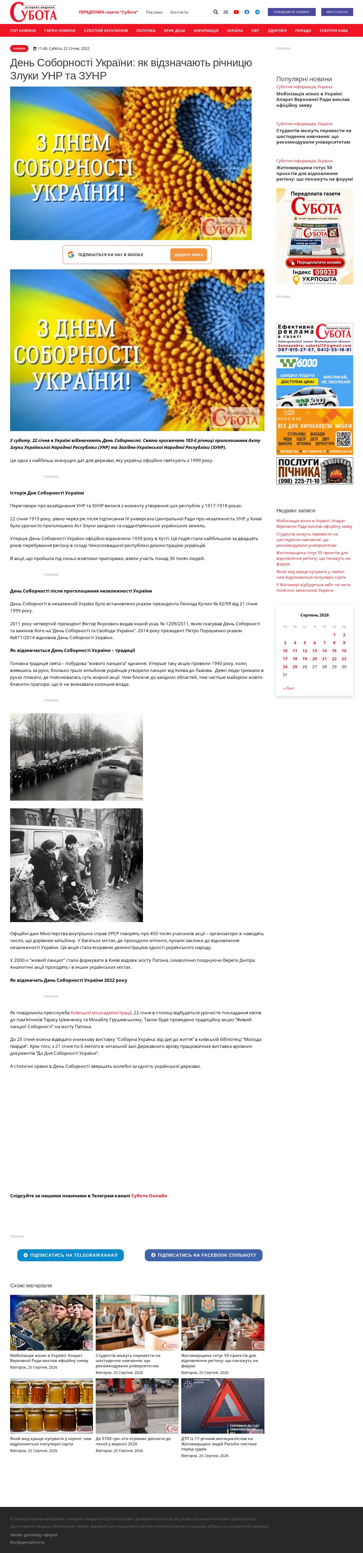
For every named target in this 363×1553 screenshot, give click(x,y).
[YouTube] (236, 12)
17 (285, 658)
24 (285, 666)
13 (314, 650)
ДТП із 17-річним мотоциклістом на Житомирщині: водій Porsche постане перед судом (219, 1443)
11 (295, 650)
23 (344, 658)
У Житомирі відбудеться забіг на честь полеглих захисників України (313, 587)
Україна (325, 86)
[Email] (226, 12)
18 (295, 658)
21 (324, 658)
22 (334, 658)
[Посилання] (33, 12)
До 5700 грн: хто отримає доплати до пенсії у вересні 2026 (133, 1441)
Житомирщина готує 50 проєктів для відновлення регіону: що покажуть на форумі (219, 1360)
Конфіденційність (27, 1542)
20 (314, 658)
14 (324, 650)
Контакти (179, 12)
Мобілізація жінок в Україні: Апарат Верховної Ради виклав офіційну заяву (49, 1358)
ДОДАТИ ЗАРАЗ (189, 254)
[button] (215, 12)
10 (285, 650)
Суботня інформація (295, 86)
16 (344, 650)
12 (304, 650)
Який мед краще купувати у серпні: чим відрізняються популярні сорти (50, 1441)
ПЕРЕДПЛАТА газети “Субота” (108, 12)
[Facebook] (247, 12)
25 (295, 666)
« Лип (288, 688)
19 (304, 658)
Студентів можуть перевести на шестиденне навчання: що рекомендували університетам (128, 1360)
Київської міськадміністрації (101, 1012)
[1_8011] (137, 350)
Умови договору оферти (33, 1534)
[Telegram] (257, 12)
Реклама (154, 12)
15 (334, 650)
